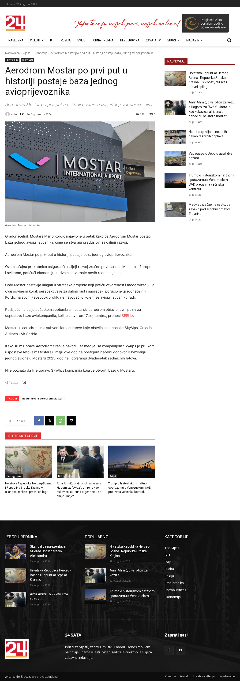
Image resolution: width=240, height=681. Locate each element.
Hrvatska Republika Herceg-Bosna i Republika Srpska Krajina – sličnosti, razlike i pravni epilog (28, 488)
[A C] (8, 114)
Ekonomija (40, 53)
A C (21, 114)
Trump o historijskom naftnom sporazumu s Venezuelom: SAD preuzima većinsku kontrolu (129, 488)
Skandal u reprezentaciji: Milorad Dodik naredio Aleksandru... (48, 551)
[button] (229, 40)
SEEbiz (127, 315)
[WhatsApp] (60, 420)
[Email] (71, 420)
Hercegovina (14, 476)
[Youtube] (180, 650)
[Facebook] (39, 420)
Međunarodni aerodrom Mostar (42, 398)
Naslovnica (12, 53)
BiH (60, 476)
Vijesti (26, 53)
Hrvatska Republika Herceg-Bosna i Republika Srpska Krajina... (50, 574)
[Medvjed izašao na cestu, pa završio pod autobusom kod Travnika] (175, 209)
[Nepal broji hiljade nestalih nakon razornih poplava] (175, 137)
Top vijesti (27, 59)
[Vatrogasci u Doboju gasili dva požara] (175, 158)
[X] (49, 420)
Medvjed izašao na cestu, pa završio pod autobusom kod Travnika (209, 209)
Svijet (113, 476)
